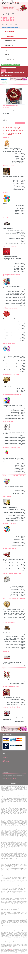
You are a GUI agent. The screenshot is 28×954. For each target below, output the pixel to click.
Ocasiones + (9, 36)
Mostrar (4, 70)
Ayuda (7, 50)
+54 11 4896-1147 (8, 777)
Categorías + (9, 31)
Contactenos (9, 59)
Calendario (9, 45)
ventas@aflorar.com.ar (10, 27)
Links (7, 54)
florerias (10, 949)
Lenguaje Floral (10, 40)
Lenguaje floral (6, 755)
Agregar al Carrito (20, 123)
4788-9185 (7, 20)
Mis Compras (6, 4)
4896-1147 (7, 17)
